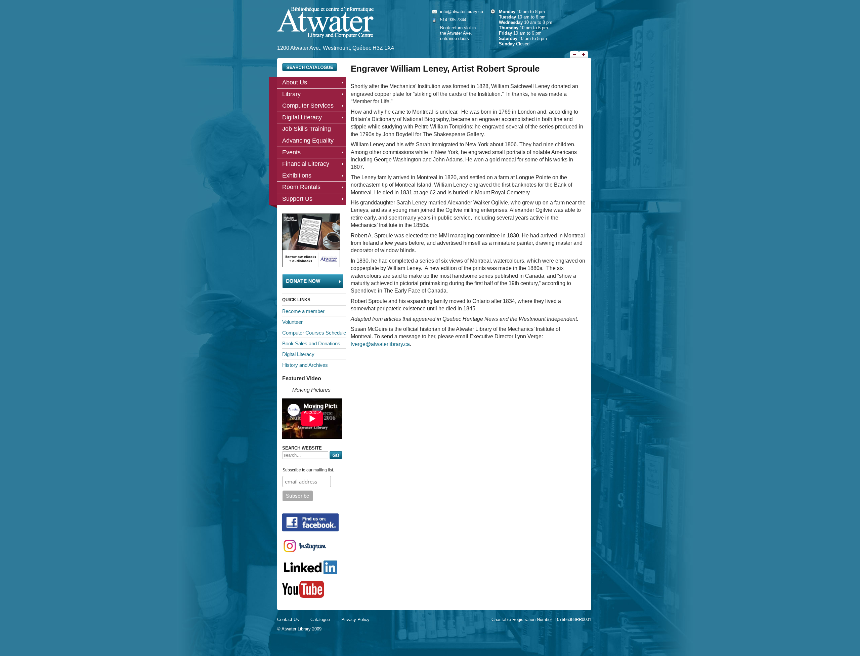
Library (291, 94)
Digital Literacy (302, 117)
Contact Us (288, 619)
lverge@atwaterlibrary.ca (380, 344)
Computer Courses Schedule (314, 333)
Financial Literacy (305, 163)
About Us (294, 82)
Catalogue (320, 619)
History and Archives (305, 365)
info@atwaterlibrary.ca (461, 11)
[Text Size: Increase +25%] (583, 54)
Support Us (297, 198)
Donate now (312, 281)
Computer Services (308, 105)
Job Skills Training (306, 128)
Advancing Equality (308, 140)
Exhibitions (296, 175)
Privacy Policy (355, 619)
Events (291, 152)
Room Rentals (301, 187)
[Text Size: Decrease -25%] (574, 54)
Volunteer (292, 322)
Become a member (303, 311)
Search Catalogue (309, 67)
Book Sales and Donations (311, 343)
